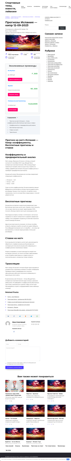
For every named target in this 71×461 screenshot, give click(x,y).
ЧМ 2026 (8, 450)
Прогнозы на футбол (12, 48)
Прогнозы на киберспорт (55, 64)
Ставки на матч (14, 130)
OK (68, 459)
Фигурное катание (53, 74)
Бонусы (29, 6)
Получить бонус (13, 94)
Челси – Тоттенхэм (50, 44)
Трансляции (13, 132)
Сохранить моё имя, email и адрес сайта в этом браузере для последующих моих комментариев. (21, 363)
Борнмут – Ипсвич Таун (33, 441)
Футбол (50, 77)
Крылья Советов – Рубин (52, 42)
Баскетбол (51, 56)
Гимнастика (51, 61)
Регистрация (12, 109)
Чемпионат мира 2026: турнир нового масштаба (13, 394)
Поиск (47, 25)
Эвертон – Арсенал (50, 41)
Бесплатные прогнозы (16, 127)
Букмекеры (37, 6)
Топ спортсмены (52, 72)
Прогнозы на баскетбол (54, 62)
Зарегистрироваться (15, 79)
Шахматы (50, 81)
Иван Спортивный (18, 322)
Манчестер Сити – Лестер (55, 418)
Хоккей (50, 79)
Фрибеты (50, 76)
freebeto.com (48, 20)
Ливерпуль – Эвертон (51, 46)
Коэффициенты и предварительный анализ (23, 125)
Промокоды (62, 6)
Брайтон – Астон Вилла (12, 441)
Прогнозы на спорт (37, 446)
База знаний (51, 54)
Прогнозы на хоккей (54, 67)
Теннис (50, 71)
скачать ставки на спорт (52, 17)
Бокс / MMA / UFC (52, 57)
